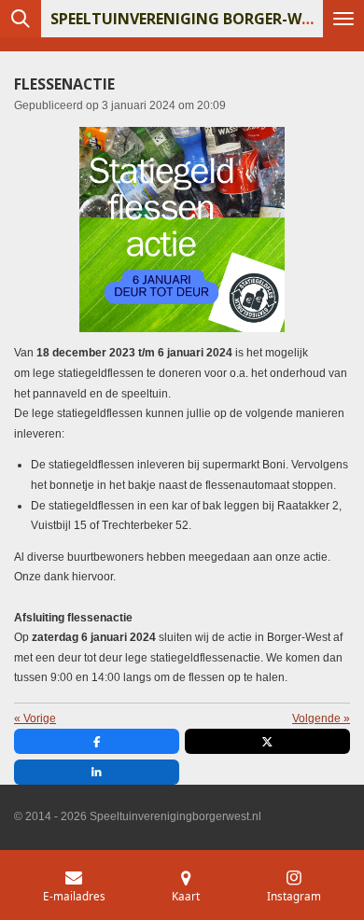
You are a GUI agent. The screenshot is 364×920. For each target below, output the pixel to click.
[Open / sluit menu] (343, 18)
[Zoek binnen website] (20, 18)
